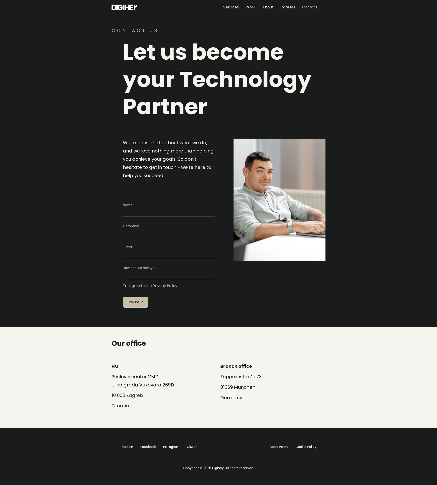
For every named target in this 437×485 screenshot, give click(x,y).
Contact (310, 7)
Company (131, 226)
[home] (124, 7)
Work (250, 7)
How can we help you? (140, 268)
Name (127, 205)
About (267, 7)
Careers (287, 7)
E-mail (128, 247)
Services (231, 7)
